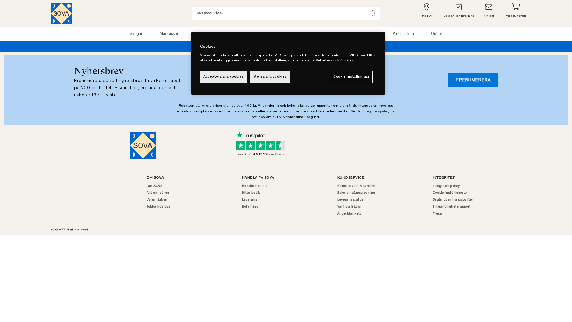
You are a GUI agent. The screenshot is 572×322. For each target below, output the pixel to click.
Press (437, 214)
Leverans (249, 200)
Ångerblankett (349, 214)
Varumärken (157, 200)
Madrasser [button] (169, 34)
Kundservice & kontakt (356, 186)
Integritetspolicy (446, 186)
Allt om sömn (158, 193)
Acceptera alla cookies (223, 76)
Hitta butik (251, 193)
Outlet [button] (436, 34)
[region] (288, 63)
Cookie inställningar (351, 76)
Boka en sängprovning (356, 193)
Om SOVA (155, 186)
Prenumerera (473, 80)
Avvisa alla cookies (270, 76)
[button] (373, 13)
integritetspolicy (376, 111)
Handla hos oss (255, 186)
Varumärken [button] (403, 34)
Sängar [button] (136, 34)
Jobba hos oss (158, 206)
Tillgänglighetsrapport (452, 206)
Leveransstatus (350, 200)
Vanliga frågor (349, 206)
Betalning (250, 206)
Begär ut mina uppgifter (453, 200)
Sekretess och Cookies (334, 60)
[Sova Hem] (61, 13)
